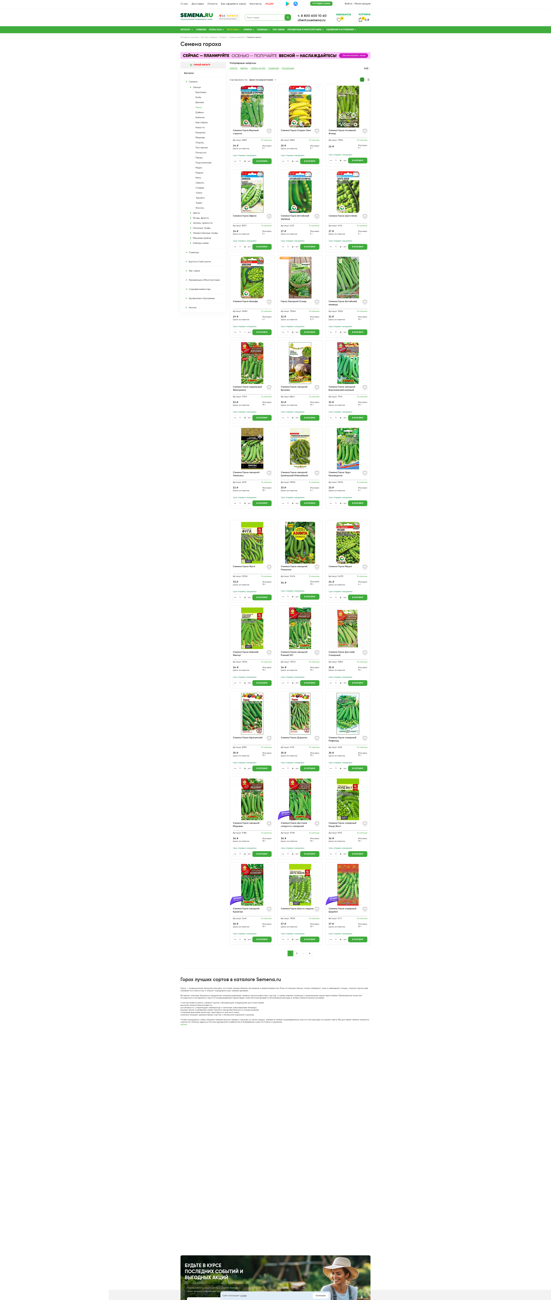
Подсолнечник (204, 163)
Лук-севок (278, 30)
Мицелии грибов (202, 238)
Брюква (200, 102)
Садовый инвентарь (200, 289)
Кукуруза (200, 133)
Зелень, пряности (203, 223)
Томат (199, 193)
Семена (247, 30)
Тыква (199, 203)
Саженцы (262, 30)
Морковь (200, 138)
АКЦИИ (269, 4)
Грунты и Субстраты (200, 262)
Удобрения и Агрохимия (340, 30)
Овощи (197, 87)
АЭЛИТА (233, 68)
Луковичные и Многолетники (304, 30)
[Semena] (197, 17)
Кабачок (200, 117)
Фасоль (200, 208)
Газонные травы (201, 228)
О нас (184, 4)
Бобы (198, 97)
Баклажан (201, 92)
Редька (199, 173)
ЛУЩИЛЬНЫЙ (288, 68)
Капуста (200, 127)
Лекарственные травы (205, 233)
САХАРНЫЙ (273, 68)
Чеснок (193, 308)
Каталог (185, 30)
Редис (199, 168)
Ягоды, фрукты (201, 218)
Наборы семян (201, 243)
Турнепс (200, 198)
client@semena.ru (312, 20)
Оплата (212, 4)
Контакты (256, 4)
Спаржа (200, 188)
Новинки (201, 30)
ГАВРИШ (244, 68)
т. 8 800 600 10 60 (312, 16)
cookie (243, 1296)
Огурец (200, 143)
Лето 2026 (232, 30)
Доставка (198, 4)
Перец (199, 158)
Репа (198, 178)
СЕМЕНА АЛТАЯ (258, 68)
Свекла (200, 183)
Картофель (202, 122)
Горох (199, 107)
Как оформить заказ (233, 4)
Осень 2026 (215, 30)
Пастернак (202, 148)
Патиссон (201, 153)
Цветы (196, 213)
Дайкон (200, 112)
